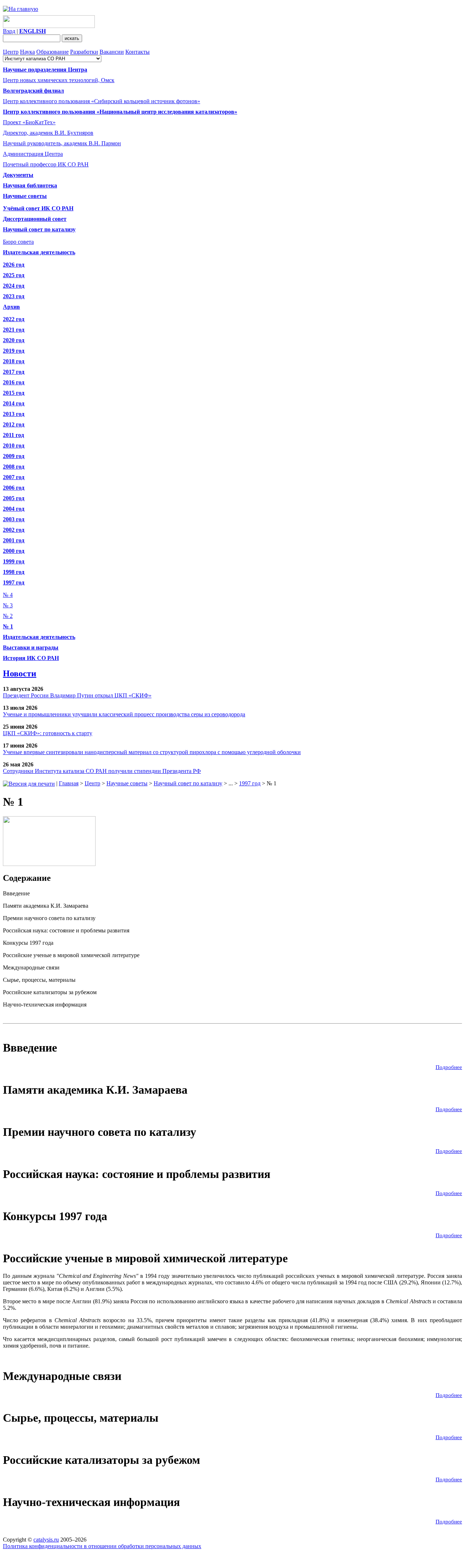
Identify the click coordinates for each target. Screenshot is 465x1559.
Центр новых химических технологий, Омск (58, 80)
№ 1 (8, 626)
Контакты (137, 52)
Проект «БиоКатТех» (29, 122)
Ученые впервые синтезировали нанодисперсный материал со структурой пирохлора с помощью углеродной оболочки (152, 752)
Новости (19, 673)
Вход (9, 31)
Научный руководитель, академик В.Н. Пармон (62, 143)
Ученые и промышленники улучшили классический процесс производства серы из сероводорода (124, 714)
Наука (27, 52)
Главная (68, 783)
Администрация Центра (33, 154)
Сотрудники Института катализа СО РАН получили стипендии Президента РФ (102, 771)
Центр (11, 52)
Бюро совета (18, 242)
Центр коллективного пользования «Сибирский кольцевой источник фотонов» (101, 101)
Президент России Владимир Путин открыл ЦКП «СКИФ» (77, 695)
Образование (52, 52)
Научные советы (126, 783)
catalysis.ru (46, 1539)
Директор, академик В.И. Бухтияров (48, 133)
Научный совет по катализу (188, 783)
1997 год (249, 783)
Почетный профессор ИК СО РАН (46, 164)
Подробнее (449, 1067)
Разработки (84, 52)
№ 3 (8, 605)
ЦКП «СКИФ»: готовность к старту (47, 733)
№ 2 (8, 616)
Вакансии (112, 52)
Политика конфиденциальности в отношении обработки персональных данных (102, 1546)
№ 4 (8, 595)
